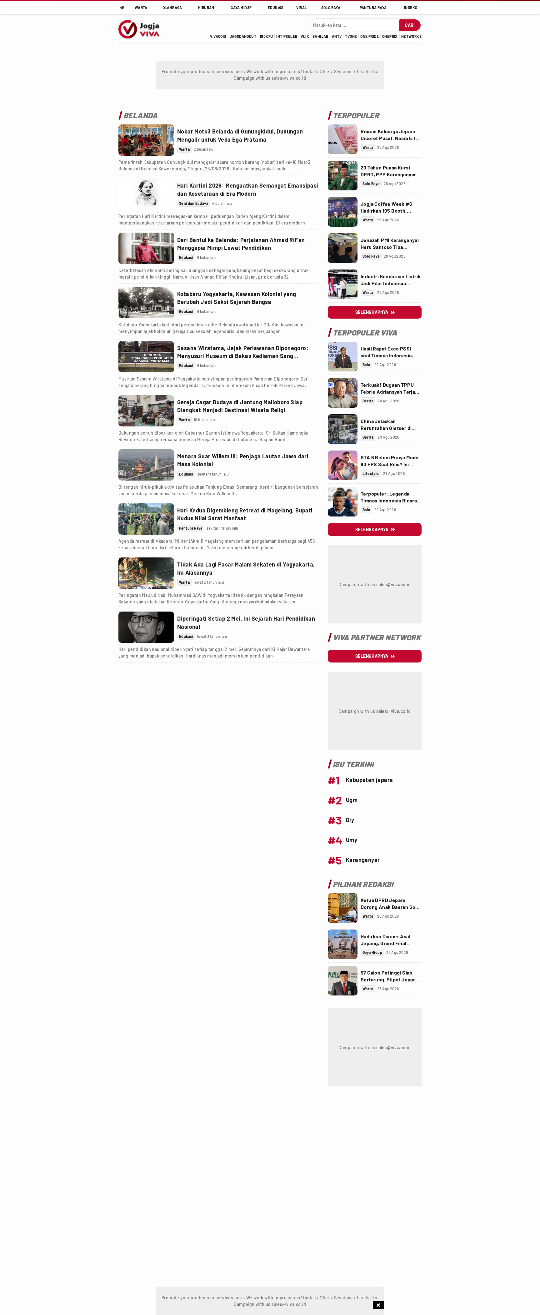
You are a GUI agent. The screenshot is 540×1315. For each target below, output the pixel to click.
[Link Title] (146, 140)
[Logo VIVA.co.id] (142, 28)
